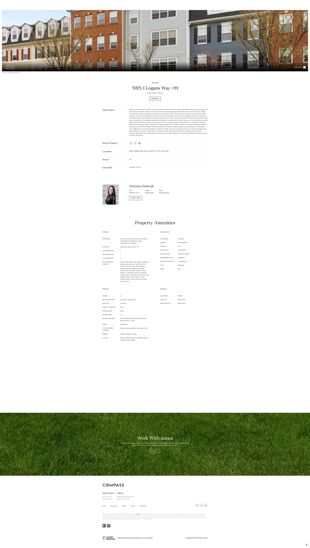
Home (104, 506)
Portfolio (124, 506)
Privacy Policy (203, 538)
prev (8, 67)
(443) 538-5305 (107, 496)
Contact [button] (155, 451)
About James (113, 506)
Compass (138, 514)
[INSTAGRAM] (201, 505)
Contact (133, 506)
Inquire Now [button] (155, 98)
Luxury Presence (147, 538)
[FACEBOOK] (197, 505)
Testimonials (143, 506)
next (12, 67)
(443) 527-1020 (149, 193)
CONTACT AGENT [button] (135, 198)
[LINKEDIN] (205, 505)
